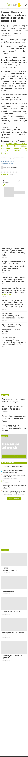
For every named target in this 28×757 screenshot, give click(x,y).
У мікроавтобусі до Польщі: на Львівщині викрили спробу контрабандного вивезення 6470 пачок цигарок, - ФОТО (13, 304)
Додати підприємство (14, 498)
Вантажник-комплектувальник (9, 569)
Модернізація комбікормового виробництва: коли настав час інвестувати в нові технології (13, 290)
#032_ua (11, 161)
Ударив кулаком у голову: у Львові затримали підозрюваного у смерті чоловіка (12, 328)
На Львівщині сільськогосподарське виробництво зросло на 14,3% (13, 316)
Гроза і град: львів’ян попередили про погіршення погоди (14, 428)
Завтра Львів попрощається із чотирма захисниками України (14, 418)
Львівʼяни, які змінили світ (10, 445)
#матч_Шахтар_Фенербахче (7, 163)
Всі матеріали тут (14, 456)
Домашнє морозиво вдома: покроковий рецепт (14, 400)
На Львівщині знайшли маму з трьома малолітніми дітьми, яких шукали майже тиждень (13, 279)
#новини (7, 161)
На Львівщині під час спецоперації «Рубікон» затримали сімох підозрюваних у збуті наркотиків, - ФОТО (14, 341)
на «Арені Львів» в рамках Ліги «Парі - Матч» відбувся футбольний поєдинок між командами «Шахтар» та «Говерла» (14, 148)
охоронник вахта (8, 591)
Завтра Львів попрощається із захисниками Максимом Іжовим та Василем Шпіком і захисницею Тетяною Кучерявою (13, 266)
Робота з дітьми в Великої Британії (12, 657)
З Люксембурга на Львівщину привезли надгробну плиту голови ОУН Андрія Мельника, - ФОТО (14, 252)
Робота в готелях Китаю (11, 612)
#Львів (2, 161)
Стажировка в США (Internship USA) (13, 634)
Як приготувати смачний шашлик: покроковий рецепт (12, 409)
